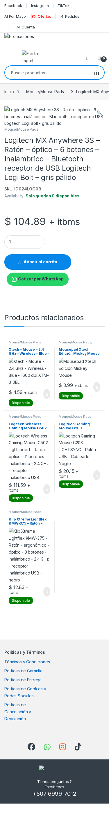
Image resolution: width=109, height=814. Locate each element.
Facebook (13, 5)
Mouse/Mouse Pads (45, 91)
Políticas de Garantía (23, 670)
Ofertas (44, 16)
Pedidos (72, 16)
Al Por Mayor (15, 16)
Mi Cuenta (26, 27)
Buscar (96, 72)
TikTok (63, 5)
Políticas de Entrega (23, 679)
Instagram (40, 5)
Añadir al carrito (40, 261)
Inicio (9, 91)
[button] (99, 112)
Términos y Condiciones (27, 661)
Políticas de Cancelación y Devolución (17, 711)
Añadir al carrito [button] (44, 394)
